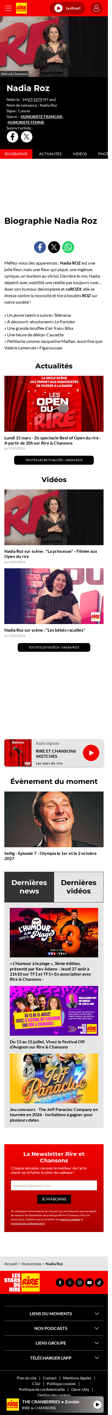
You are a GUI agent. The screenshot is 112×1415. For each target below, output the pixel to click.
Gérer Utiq (80, 1389)
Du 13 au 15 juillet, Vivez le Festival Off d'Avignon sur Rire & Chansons (47, 1044)
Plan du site (26, 1378)
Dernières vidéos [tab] (79, 886)
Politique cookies (61, 1383)
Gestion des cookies (54, 1395)
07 (30, 99)
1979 (37, 99)
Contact (50, 1378)
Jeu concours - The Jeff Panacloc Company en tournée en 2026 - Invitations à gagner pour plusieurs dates (54, 1114)
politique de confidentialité (28, 1223)
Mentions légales (77, 1378)
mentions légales (70, 1219)
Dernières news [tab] (29, 886)
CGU (36, 1383)
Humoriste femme (26, 122)
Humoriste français (42, 116)
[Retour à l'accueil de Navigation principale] (21, 8)
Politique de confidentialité (42, 1389)
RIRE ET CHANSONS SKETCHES (56, 753)
